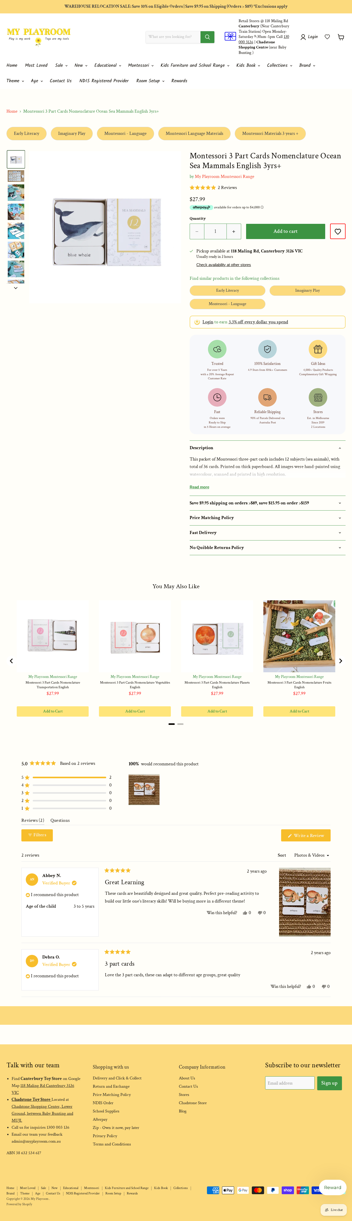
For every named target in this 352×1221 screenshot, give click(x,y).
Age (35, 81)
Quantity (198, 218)
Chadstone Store (193, 1103)
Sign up (329, 1083)
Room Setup (149, 81)
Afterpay (100, 1119)
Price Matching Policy (112, 1094)
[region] (145, 789)
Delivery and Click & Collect (117, 1078)
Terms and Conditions (112, 1144)
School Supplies (106, 1111)
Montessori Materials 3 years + (270, 133)
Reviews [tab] (32, 821)
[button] (327, 37)
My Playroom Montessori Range (224, 176)
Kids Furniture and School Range (194, 65)
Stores (184, 1094)
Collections (278, 65)
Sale (60, 65)
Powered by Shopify (19, 1204)
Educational (106, 65)
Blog (183, 1111)
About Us (187, 1078)
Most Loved (36, 65)
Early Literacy (26, 133)
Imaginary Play (71, 133)
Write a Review (312, 836)
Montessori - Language (125, 133)
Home (11, 65)
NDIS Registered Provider (104, 81)
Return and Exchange (111, 1086)
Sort (282, 855)
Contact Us (61, 81)
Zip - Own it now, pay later (116, 1127)
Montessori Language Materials (194, 133)
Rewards (179, 81)
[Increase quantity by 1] (234, 231)
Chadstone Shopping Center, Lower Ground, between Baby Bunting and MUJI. (42, 1113)
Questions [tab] (60, 821)
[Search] (207, 37)
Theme (13, 81)
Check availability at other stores (223, 265)
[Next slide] (15, 287)
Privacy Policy (105, 1136)
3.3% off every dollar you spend (258, 322)
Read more (199, 487)
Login (208, 322)
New (79, 65)
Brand (305, 65)
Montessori (139, 65)
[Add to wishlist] (338, 231)
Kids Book (246, 65)
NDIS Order (103, 1103)
